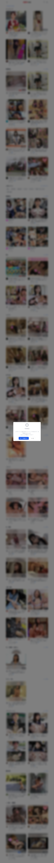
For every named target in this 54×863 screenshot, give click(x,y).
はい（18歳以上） (23, 438)
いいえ (32, 438)
